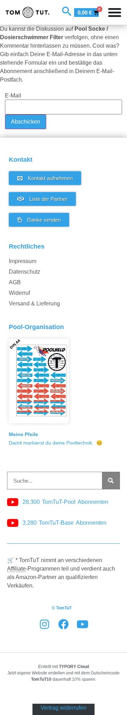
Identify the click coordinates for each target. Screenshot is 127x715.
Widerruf (19, 293)
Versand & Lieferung (34, 303)
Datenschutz (24, 272)
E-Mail (13, 96)
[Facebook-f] (63, 624)
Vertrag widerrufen (63, 708)
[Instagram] (44, 624)
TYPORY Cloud (74, 666)
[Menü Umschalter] (115, 12)
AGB (15, 282)
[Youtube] (82, 624)
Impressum (22, 261)
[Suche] (111, 480)
